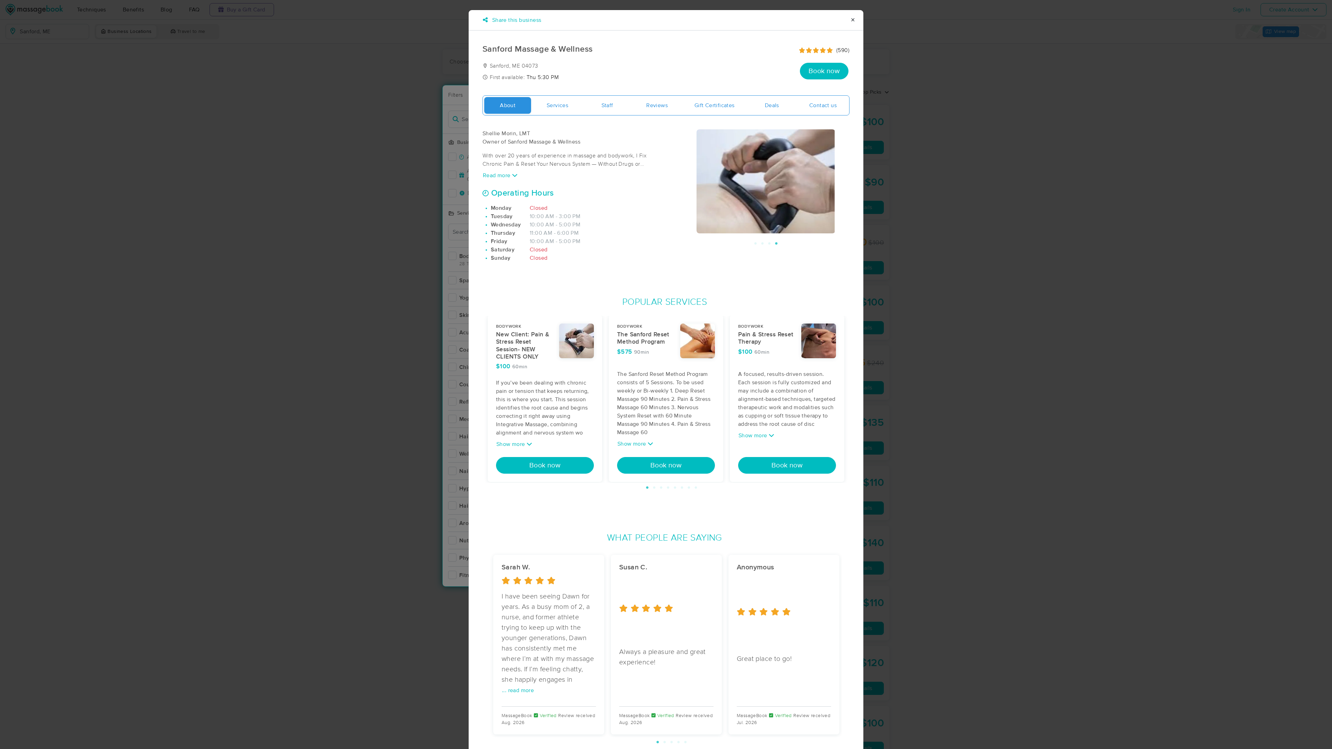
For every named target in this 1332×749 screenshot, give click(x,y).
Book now (824, 71)
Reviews (657, 105)
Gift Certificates (714, 105)
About (507, 105)
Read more (497, 175)
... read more (518, 690)
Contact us (823, 105)
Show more (511, 444)
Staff (607, 105)
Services (557, 105)
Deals (772, 105)
